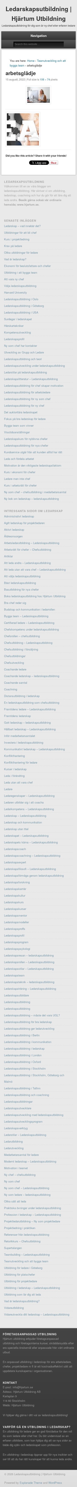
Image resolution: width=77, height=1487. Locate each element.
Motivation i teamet (16, 1168)
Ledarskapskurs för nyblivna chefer (25, 439)
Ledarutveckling (14, 1148)
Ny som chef (12, 1181)
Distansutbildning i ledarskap (22, 696)
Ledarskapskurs (14, 902)
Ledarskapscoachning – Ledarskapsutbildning (32, 855)
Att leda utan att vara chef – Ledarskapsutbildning (35, 569)
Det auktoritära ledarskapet (20, 412)
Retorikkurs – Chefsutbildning (22, 1241)
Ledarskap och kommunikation (23, 822)
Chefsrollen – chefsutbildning (22, 636)
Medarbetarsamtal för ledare (21, 1155)
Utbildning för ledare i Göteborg (23, 1268)
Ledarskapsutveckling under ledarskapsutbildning (34, 366)
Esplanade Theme (31, 1483)
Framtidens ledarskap (17, 716)
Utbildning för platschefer (19, 1274)
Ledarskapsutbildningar (18, 1101)
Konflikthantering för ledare (20, 762)
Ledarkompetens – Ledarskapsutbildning (29, 809)
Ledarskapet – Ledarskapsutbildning (26, 836)
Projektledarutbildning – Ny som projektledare (32, 1221)
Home (30, 61)
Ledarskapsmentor (15, 915)
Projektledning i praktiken (19, 1228)
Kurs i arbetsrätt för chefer (20, 485)
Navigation (39, 35)
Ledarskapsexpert (15, 862)
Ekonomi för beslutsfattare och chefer (27, 266)
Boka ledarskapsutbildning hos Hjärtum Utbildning (34, 596)
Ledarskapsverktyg (16, 1128)
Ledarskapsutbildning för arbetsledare (27, 392)
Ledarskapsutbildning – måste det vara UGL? (32, 1015)
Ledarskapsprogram (16, 942)
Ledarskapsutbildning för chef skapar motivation (33, 385)
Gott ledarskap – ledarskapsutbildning (27, 722)
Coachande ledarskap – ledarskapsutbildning (31, 676)
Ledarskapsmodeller (16, 922)
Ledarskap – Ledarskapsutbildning (25, 816)
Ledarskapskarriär (15, 889)
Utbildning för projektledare (20, 1281)
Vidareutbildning (14, 1308)
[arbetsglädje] (38, 95)
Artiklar (8, 556)
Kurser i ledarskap (15, 769)
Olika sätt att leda (15, 1201)
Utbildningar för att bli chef (20, 232)
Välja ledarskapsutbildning (20, 286)
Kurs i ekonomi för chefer (19, 472)
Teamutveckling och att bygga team (26, 1261)
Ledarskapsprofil (14, 339)
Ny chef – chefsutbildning (20, 1175)
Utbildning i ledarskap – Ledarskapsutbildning (32, 1288)
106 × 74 (45, 79)
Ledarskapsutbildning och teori (23, 359)
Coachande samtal (15, 683)
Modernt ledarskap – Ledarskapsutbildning (30, 1161)
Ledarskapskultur (14, 895)
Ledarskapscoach (15, 849)
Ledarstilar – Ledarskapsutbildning (25, 1135)
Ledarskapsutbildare (16, 995)
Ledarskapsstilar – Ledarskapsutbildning (29, 969)
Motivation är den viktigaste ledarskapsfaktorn (32, 465)
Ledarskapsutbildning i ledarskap (24, 1048)
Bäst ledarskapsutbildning (20, 583)
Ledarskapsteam (14, 975)
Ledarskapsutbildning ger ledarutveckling (29, 1028)
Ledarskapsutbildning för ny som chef (27, 399)
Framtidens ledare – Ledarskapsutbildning (30, 709)
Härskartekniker (14, 326)
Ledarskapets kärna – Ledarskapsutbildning (31, 842)
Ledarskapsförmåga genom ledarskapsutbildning (34, 875)
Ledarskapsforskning (17, 882)
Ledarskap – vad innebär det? (22, 226)
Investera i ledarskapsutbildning (23, 742)
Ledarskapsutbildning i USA (21, 312)
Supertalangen (13, 1248)
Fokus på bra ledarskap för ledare (25, 419)
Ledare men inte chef (17, 479)
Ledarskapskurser (15, 909)
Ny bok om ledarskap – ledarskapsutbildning (31, 499)
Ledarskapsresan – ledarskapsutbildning (29, 955)
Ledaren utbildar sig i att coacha (24, 802)
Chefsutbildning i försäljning (21, 649)
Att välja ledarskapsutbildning (22, 576)
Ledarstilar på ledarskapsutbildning (25, 372)
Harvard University (15, 292)
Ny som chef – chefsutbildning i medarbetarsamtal (35, 492)
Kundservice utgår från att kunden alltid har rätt (33, 452)
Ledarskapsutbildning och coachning (26, 1095)
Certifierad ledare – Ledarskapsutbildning (29, 623)
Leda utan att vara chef (18, 782)
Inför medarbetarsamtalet (19, 736)
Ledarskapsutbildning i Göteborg (24, 306)
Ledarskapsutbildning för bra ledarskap (28, 1022)
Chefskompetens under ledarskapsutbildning (31, 629)
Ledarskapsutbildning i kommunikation (27, 1042)
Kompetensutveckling (17, 332)
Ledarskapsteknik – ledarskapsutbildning (29, 982)
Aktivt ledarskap (14, 529)
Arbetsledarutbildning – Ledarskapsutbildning (31, 543)
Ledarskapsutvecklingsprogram (23, 1121)
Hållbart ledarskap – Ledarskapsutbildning (30, 729)
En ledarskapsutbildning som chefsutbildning (31, 702)
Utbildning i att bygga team (20, 272)
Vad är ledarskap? (15, 259)
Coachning (10, 689)
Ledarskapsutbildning (17, 1002)
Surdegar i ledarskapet (18, 319)
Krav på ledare (13, 246)
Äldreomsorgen (13, 536)
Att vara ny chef (14, 279)
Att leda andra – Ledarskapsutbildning (27, 563)
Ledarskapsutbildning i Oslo (21, 299)
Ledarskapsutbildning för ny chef (24, 405)
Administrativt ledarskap (19, 516)
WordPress (55, 1483)
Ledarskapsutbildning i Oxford (22, 1062)
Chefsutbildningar (14, 656)
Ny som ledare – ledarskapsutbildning (27, 1195)
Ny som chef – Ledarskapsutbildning (26, 1188)
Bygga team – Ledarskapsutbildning (26, 616)
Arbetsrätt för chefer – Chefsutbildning (27, 549)
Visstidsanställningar (17, 432)
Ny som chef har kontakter (20, 346)
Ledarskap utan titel (16, 829)
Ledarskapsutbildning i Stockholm (25, 1068)
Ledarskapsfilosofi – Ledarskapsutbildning (30, 869)
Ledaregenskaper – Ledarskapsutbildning (29, 796)
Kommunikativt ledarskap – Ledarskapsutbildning (34, 749)
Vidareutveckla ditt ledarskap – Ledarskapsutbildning (36, 1314)
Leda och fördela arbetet (19, 459)
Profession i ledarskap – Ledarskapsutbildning (32, 1215)
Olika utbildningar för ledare (21, 252)
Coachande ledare (15, 669)
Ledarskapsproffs (14, 929)
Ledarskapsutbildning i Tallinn (22, 1088)
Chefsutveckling (14, 663)
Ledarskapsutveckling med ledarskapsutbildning (33, 1115)
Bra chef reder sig (15, 603)
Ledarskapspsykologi (17, 949)
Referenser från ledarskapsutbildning (26, 1234)
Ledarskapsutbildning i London (22, 1055)
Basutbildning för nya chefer (21, 589)
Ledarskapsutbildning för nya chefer (26, 445)
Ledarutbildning (13, 1141)
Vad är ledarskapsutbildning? (22, 1301)
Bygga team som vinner (19, 425)
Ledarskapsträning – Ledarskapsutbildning (30, 989)
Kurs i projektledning (16, 239)
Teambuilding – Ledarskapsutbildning (27, 1254)
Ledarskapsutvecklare (17, 1108)
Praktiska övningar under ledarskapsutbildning (32, 1208)
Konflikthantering (14, 756)
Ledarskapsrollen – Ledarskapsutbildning (29, 962)
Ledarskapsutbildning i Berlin (22, 1035)
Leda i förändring (14, 776)
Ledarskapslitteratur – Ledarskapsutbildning (31, 379)
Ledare (8, 789)
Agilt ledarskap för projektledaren (24, 523)
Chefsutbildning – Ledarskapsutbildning (28, 643)
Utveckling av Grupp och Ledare (24, 352)
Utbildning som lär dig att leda (22, 1294)
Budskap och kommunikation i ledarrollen (29, 609)
